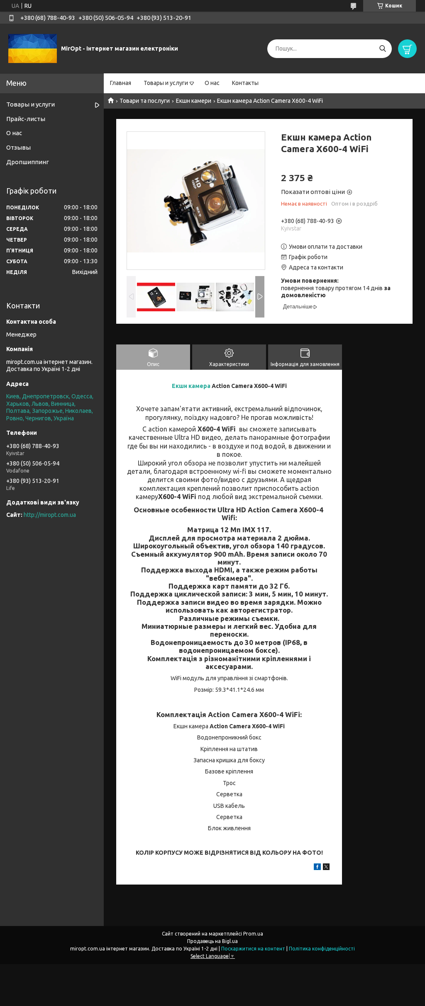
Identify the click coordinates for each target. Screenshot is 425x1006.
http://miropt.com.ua (50, 514)
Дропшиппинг (27, 161)
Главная (120, 83)
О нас (212, 83)
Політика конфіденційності (322, 948)
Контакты (245, 83)
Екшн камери (193, 100)
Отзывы (18, 147)
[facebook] (317, 868)
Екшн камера (191, 386)
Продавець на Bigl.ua (212, 941)
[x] (326, 868)
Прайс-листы (25, 118)
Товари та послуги (145, 100)
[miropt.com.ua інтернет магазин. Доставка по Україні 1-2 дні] (32, 48)
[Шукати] (382, 48)
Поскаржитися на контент (253, 948)
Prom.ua (253, 933)
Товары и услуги (166, 83)
